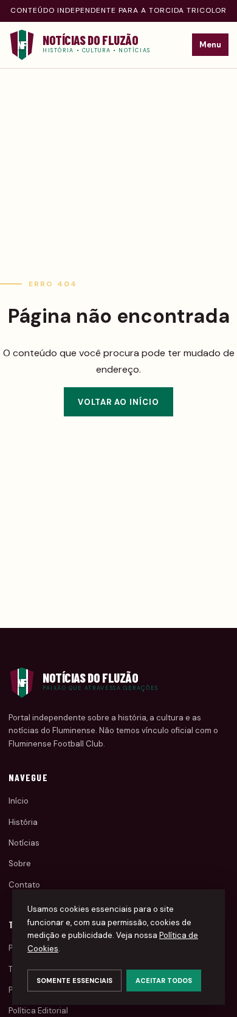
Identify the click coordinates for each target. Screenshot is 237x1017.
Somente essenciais (74, 980)
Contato (24, 885)
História (23, 822)
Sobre (20, 863)
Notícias (24, 843)
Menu (210, 45)
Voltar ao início (119, 402)
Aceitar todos (164, 980)
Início (19, 801)
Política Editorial (38, 1010)
